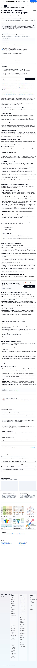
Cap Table (8, 7)
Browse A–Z (13, 628)
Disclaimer (22, 604)
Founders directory (15, 533)
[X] (2, 597)
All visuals (13, 609)
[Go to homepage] (10, 1)
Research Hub (3, 544)
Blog (12, 611)
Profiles (20, 5)
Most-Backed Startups (22, 543)
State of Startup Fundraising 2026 (6, 543)
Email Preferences (22, 622)
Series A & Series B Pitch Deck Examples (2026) (8, 93)
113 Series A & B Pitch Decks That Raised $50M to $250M (26, 94)
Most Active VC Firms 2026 (23, 542)
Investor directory (8, 533)
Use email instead (4, 57)
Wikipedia (17, 390)
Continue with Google (19, 55)
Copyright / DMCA (22, 612)
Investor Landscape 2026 (5, 542)
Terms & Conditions (22, 601)
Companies (13, 621)
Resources (19, 1)
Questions (27, 5)
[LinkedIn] (4, 597)
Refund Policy (22, 609)
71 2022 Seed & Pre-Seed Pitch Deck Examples (8, 92)
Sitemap (21, 626)
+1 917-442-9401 (32, 603)
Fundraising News (13, 651)
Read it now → (3, 498)
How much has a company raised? (13, 624)
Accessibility (22, 624)
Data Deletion (22, 630)
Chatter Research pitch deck (5, 88)
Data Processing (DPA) (22, 616)
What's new (22, 646)
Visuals (23, 5)
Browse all (22, 644)
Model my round (29, 286)
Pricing (24, 1)
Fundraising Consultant (13, 648)
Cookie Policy (22, 606)
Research (13, 630)
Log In (28, 1)
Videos (13, 5)
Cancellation (22, 607)
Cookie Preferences (22, 633)
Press (21, 639)
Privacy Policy (22, 599)
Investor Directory (21, 544)
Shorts (17, 5)
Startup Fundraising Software (13, 640)
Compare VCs (13, 615)
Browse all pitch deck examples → (30, 79)
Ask (30, 5)
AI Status (22, 637)
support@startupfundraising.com (32, 599)
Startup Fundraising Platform (13, 644)
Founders (13, 619)
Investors (13, 613)
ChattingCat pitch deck (22, 88)
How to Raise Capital (13, 633)
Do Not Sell (22, 628)
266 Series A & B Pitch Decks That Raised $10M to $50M (26, 93)
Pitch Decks (9, 5)
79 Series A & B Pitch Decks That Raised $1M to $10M (9, 94)
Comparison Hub (22, 533)
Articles (6, 5)
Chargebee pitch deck (5, 83)
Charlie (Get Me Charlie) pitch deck (23, 83)
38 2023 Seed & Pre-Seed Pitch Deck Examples (25, 92)
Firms (12, 617)
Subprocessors (23, 619)
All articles (3, 533)
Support (21, 635)
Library (2, 5)
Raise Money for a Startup (13, 636)
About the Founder (22, 642)
